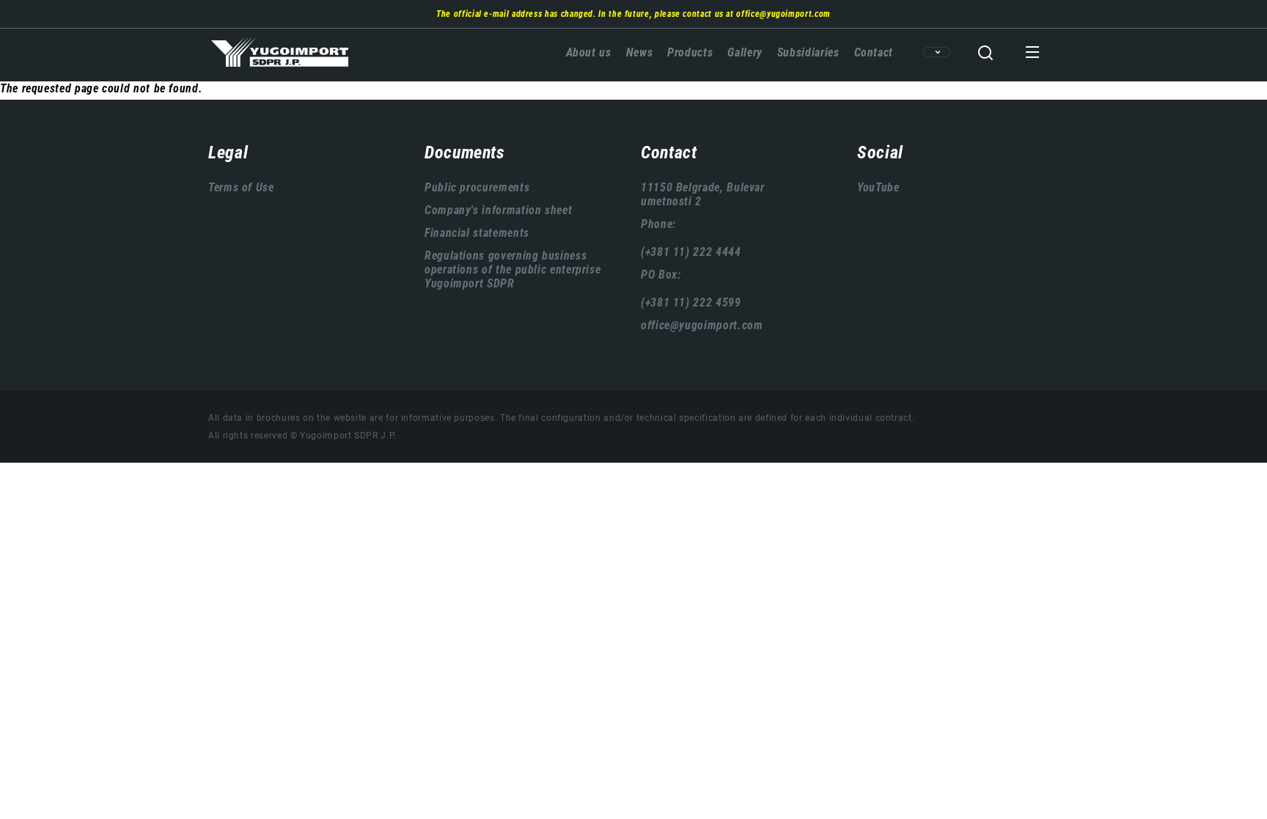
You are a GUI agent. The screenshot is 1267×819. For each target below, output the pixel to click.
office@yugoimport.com (783, 14)
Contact (873, 52)
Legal (228, 152)
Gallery (744, 52)
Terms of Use (241, 187)
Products (690, 52)
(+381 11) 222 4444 (691, 252)
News (639, 52)
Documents (465, 152)
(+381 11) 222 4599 (691, 302)
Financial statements (477, 233)
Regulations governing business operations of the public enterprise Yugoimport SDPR (513, 269)
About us (589, 52)
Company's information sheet (498, 210)
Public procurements (477, 187)
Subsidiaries (808, 52)
